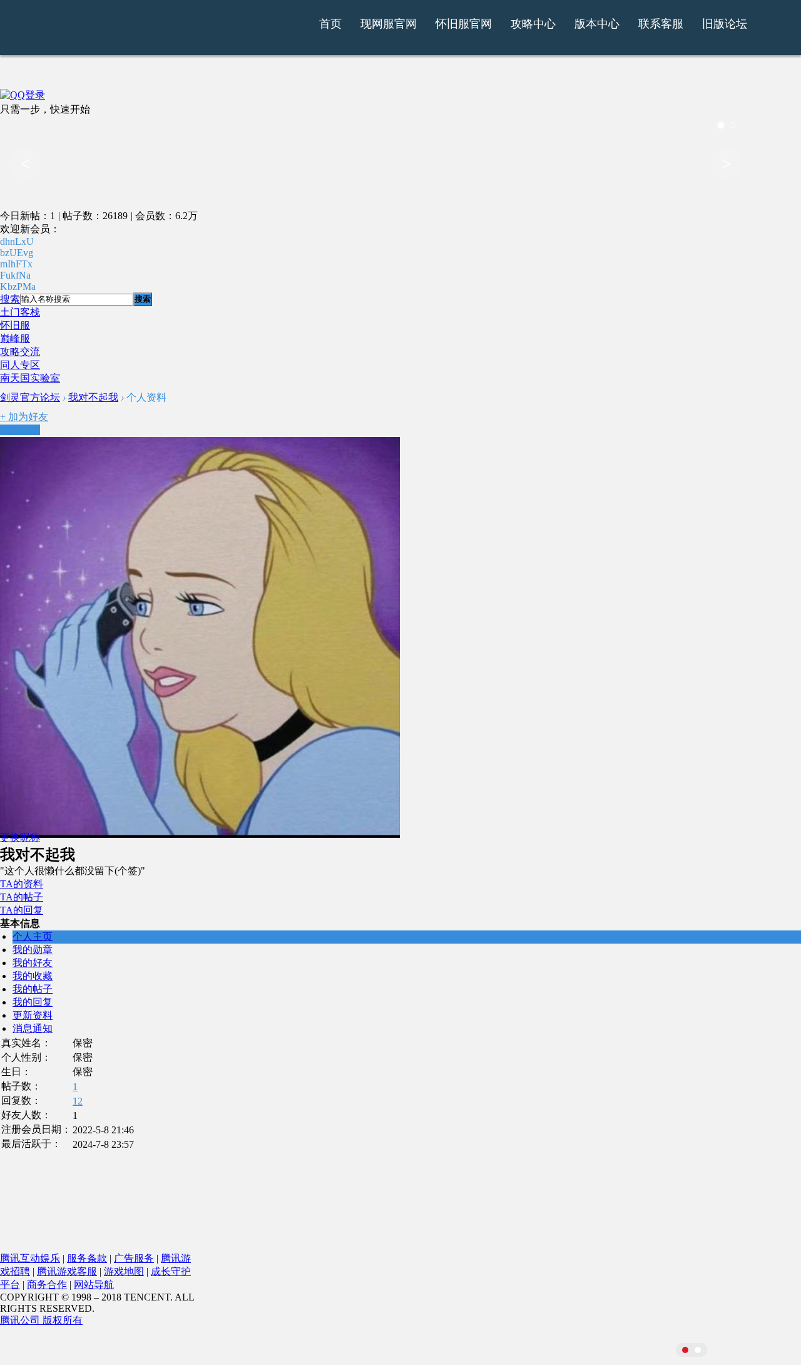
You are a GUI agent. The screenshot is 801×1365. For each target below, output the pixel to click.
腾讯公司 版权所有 (41, 1320)
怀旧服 (15, 325)
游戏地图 (124, 1271)
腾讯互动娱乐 (30, 1258)
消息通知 (33, 1028)
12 (78, 1101)
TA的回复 (21, 910)
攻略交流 (20, 351)
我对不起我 (93, 397)
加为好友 (24, 416)
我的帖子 (33, 989)
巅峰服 (15, 338)
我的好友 (33, 962)
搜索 (10, 299)
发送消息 (20, 430)
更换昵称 (20, 837)
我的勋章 (33, 949)
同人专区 (20, 364)
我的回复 (33, 1002)
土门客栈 (20, 312)
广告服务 (134, 1258)
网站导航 (94, 1284)
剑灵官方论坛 (30, 397)
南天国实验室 (30, 378)
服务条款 (87, 1258)
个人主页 (33, 936)
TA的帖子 (21, 897)
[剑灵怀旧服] (195, 32)
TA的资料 (21, 883)
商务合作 (47, 1284)
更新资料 (33, 1015)
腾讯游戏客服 (67, 1271)
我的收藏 (33, 976)
